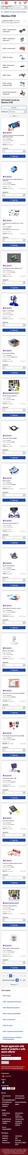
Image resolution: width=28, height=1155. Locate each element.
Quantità (5, 148)
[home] (1, 11)
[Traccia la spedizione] (15, 3)
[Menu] (2, 3)
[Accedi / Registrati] (20, 3)
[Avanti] (17, 116)
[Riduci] (4, 151)
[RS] (6, 3)
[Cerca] (25, 7)
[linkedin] (3, 1082)
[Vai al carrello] (25, 3)
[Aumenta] (23, 151)
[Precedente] (10, 116)
